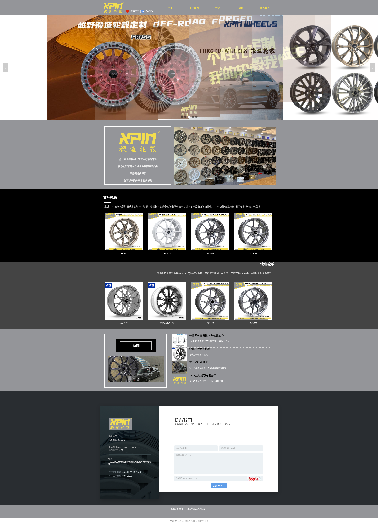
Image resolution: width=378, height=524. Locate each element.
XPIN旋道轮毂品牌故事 (203, 375)
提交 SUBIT (218, 485)
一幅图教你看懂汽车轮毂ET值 (206, 335)
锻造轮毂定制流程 (199, 349)
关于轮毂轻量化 (198, 362)
